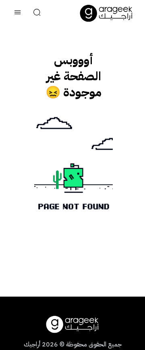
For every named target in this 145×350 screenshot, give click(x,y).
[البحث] (37, 13)
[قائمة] (18, 13)
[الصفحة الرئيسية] (106, 13)
